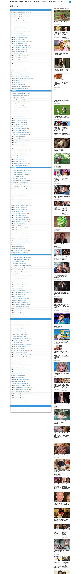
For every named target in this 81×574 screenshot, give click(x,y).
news (12, 406)
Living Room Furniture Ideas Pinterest (20, 43)
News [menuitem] (54, 1)
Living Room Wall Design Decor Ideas (20, 221)
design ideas (13, 167)
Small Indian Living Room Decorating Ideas (21, 76)
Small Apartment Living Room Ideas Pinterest (21, 74)
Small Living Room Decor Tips (18, 82)
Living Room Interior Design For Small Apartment (22, 47)
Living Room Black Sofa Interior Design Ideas (21, 107)
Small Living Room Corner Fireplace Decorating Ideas (23, 78)
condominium (13, 90)
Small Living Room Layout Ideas (19, 84)
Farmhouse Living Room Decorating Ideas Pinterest (22, 22)
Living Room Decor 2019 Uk (18, 33)
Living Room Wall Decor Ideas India (19, 57)
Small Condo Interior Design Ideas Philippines (21, 387)
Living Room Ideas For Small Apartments (20, 45)
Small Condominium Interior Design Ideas (20, 389)
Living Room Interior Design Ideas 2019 (20, 49)
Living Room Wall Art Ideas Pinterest (19, 55)
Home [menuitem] (30, 1)
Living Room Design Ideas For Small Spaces (21, 41)
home (12, 254)
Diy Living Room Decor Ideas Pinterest (19, 20)
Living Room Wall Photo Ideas (18, 138)
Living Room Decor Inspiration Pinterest (20, 37)
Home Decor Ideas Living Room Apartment (20, 103)
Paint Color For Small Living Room (19, 70)
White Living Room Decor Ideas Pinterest (20, 88)
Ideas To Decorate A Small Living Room (20, 105)
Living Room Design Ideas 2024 (18, 39)
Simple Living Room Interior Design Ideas (20, 72)
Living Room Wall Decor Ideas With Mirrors (21, 59)
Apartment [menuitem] (37, 1)
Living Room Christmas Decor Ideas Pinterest (21, 31)
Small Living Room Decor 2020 (18, 80)
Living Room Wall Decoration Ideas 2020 (20, 61)
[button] (67, 2)
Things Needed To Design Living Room (20, 86)
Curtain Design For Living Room (18, 18)
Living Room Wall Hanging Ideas (19, 63)
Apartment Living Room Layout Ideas (19, 16)
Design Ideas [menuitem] (60, 1)
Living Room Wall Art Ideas (18, 53)
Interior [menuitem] (50, 1)
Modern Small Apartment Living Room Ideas (21, 140)
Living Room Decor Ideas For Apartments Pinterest (22, 35)
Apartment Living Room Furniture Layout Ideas (21, 14)
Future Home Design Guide (18, 1)
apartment (13, 9)
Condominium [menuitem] (44, 1)
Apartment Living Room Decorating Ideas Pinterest (22, 12)
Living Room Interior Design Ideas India (20, 51)
